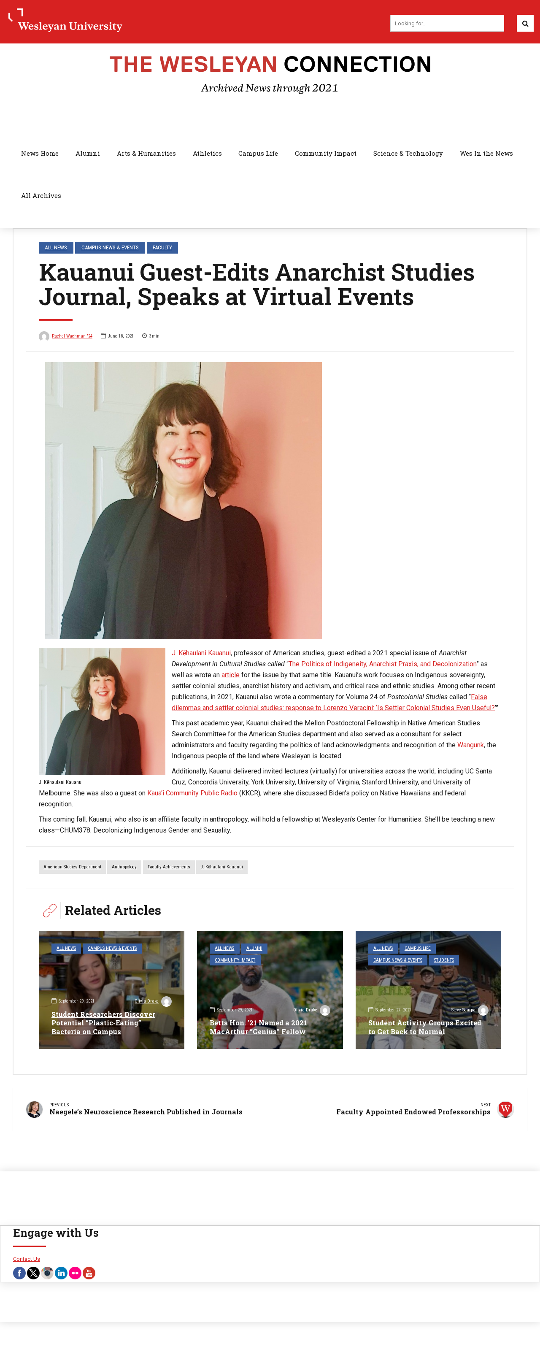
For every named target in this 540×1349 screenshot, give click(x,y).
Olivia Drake (147, 1001)
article (230, 675)
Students (444, 960)
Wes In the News (486, 153)
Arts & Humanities (146, 153)
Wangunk (470, 745)
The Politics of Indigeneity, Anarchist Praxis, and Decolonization (382, 664)
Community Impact (325, 153)
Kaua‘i (155, 793)
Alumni (88, 153)
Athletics (207, 153)
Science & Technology (408, 153)
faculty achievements (169, 867)
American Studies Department (72, 867)
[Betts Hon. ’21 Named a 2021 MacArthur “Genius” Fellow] (270, 989)
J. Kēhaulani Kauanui (201, 653)
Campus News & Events (110, 247)
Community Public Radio (201, 793)
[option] (270, 500)
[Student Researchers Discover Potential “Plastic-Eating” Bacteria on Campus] (111, 989)
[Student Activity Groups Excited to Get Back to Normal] (428, 989)
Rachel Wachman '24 (72, 336)
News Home (40, 153)
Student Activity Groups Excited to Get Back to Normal (424, 1027)
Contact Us (26, 1259)
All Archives (41, 195)
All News (56, 247)
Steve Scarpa (463, 1010)
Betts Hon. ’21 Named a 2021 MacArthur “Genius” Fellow (258, 1027)
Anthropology (124, 867)
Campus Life (258, 153)
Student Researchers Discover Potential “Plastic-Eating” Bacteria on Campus (103, 1023)
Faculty (162, 247)
